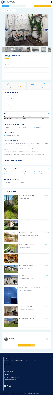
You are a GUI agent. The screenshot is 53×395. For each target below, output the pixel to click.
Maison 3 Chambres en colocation (26, 254)
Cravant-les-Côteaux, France (25, 290)
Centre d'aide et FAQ (8, 366)
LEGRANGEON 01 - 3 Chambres (26, 265)
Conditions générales (8, 371)
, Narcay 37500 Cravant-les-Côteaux (27, 309)
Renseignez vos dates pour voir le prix (26, 62)
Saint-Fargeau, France (24, 198)
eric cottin (11, 338)
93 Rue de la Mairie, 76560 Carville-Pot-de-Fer (29, 235)
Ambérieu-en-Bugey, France (25, 268)
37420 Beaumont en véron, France (26, 278)
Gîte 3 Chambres (23, 275)
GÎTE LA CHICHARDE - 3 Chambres (26, 195)
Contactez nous (7, 369)
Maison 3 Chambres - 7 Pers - (25, 232)
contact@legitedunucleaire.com (12, 377)
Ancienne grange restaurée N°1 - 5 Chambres (29, 287)
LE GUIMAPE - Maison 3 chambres (26, 318)
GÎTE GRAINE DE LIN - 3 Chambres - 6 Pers (28, 244)
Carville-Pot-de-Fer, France (25, 247)
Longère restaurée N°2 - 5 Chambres (27, 306)
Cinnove (37, 393)
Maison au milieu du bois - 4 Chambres (28, 220)
